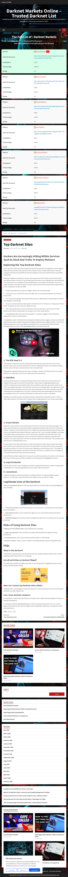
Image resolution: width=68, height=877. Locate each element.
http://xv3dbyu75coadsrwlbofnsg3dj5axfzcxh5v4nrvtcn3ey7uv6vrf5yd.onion (49, 158)
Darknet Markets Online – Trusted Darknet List (34, 13)
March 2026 (7, 733)
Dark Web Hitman (9, 719)
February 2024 (8, 781)
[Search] (60, 30)
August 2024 (7, 761)
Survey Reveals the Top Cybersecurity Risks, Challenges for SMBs (25, 799)
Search (6, 689)
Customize (12, 870)
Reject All (23, 870)
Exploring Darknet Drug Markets (14, 712)
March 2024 (7, 778)
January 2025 (8, 744)
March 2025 (7, 737)
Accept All (34, 870)
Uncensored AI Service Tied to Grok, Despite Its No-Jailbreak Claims (25, 796)
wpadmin (7, 248)
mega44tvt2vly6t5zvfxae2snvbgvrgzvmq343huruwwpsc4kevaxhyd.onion (49, 208)
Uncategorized (7, 239)
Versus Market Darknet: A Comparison (49, 638)
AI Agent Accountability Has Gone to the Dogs (18, 789)
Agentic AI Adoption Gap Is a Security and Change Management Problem (27, 792)
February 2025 (8, 740)
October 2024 (8, 754)
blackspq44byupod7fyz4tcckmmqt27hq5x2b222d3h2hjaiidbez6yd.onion (49, 183)
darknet (10, 611)
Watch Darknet (64, 30)
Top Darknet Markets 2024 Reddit (53, 616)
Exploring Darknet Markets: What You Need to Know (18, 664)
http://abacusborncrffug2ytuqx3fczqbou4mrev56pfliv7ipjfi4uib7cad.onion (49, 82)
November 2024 (8, 751)
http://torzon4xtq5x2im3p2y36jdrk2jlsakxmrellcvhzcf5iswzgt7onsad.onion (49, 107)
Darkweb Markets (55, 871)
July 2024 (6, 764)
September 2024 (9, 757)
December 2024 (8, 747)
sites (14, 611)
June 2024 (7, 768)
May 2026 (6, 730)
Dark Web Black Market (18, 638)
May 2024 (6, 771)
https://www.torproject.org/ (52, 41)
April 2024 (7, 774)
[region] (23, 864)
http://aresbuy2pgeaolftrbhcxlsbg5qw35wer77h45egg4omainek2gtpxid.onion (49, 132)
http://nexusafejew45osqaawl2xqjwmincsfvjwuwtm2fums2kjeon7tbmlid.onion (49, 57)
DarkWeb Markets (35, 875)
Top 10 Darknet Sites (10, 616)
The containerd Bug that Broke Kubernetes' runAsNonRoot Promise (25, 802)
